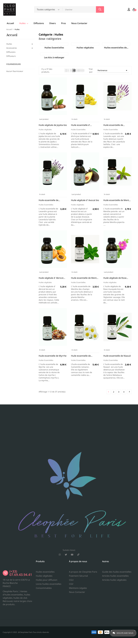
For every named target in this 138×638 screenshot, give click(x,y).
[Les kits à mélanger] (54, 54)
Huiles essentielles (45, 571)
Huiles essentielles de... (116, 47)
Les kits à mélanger (54, 57)
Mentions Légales (78, 588)
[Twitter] (66, 555)
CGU (71, 579)
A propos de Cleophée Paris (83, 571)
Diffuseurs (11, 56)
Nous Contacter (77, 592)
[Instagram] (60, 555)
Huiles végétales (85, 47)
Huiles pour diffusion (46, 579)
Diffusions (10, 52)
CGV (71, 583)
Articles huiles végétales (114, 579)
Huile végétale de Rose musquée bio (114, 278)
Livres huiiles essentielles (48, 583)
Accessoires (11, 48)
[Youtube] (72, 555)
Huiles (9, 44)
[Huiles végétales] (85, 44)
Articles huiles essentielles (115, 575)
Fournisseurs (13, 64)
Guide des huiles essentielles (116, 571)
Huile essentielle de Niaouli (117, 355)
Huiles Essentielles (54, 47)
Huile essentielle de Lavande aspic (113, 125)
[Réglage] (128, 9)
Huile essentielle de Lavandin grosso (48, 200)
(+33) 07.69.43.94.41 (20, 573)
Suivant (129, 391)
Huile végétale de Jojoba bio (53, 125)
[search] (100, 9)
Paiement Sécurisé (78, 575)
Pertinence (113, 70)
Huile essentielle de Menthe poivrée (117, 200)
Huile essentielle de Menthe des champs (85, 278)
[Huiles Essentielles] (54, 44)
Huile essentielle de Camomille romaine (81, 355)
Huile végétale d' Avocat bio (85, 200)
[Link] (78, 555)
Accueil (11, 35)
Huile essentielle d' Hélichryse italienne (81, 125)
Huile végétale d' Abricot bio (51, 278)
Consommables (44, 588)
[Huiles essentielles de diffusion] (116, 44)
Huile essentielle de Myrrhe (52, 355)
